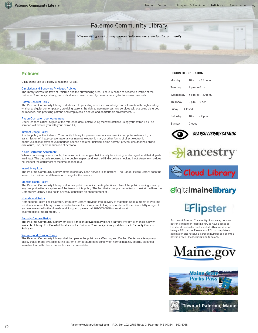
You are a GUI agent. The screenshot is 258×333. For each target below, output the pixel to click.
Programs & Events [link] (189, 5)
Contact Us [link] (165, 5)
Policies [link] (216, 5)
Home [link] (149, 5)
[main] (129, 25)
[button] (253, 5)
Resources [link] (236, 5)
